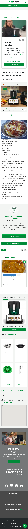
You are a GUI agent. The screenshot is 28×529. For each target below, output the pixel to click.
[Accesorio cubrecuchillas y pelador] (7, 345)
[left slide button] (2, 290)
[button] (25, 2)
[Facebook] (6, 485)
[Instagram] (16, 485)
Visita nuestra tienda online (13, 5)
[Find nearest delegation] (2, 2)
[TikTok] (21, 485)
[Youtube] (11, 485)
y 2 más (18, 274)
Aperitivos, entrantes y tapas (9, 274)
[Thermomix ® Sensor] (20, 370)
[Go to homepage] (14, 2)
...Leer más (21, 54)
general (8, 8)
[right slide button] (25, 290)
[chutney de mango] (14, 267)
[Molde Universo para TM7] (7, 370)
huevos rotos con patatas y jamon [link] (19, 8)
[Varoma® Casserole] (20, 345)
